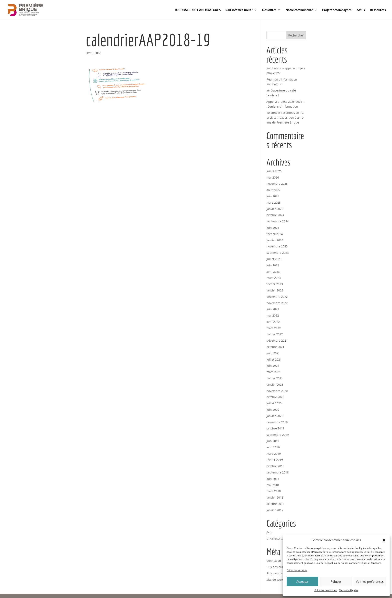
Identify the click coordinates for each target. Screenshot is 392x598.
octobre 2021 (275, 347)
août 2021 (273, 353)
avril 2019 (273, 447)
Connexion (273, 561)
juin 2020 (272, 410)
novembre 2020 (277, 391)
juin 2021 (272, 365)
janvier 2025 (274, 209)
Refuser (336, 581)
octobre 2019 (275, 428)
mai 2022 (272, 315)
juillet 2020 (274, 403)
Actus (361, 10)
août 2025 (273, 190)
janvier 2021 (274, 384)
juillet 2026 (274, 171)
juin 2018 (272, 479)
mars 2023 (273, 278)
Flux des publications (280, 567)
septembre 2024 (277, 221)
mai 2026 (272, 177)
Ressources (378, 10)
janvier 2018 (274, 497)
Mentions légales (348, 590)
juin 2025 (272, 196)
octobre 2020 (275, 397)
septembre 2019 (277, 435)
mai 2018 (272, 485)
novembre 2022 (277, 303)
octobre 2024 (275, 215)
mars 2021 (273, 372)
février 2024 (274, 234)
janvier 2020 (274, 416)
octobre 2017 (275, 504)
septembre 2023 (277, 253)
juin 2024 (272, 227)
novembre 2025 (277, 183)
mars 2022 (273, 328)
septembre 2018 (277, 472)
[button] (384, 540)
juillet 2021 (274, 359)
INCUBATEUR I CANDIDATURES (198, 10)
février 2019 (274, 460)
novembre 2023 (277, 246)
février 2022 (274, 334)
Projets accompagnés (337, 10)
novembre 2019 (277, 422)
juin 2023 (272, 265)
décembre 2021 (277, 340)
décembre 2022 (277, 297)
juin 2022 (272, 309)
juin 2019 (272, 441)
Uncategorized (276, 538)
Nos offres (269, 10)
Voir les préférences (370, 581)
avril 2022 (273, 322)
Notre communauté (299, 10)
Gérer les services (297, 570)
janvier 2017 (274, 510)
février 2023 (274, 284)
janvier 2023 (274, 290)
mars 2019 (273, 454)
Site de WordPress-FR (281, 579)
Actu (269, 532)
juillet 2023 (274, 259)
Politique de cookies (325, 590)
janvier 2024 (274, 240)
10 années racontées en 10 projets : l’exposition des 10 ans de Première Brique (285, 117)
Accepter (302, 581)
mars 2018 (273, 491)
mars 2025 (273, 202)
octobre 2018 (275, 466)
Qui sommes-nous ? (239, 10)
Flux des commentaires (282, 573)
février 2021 (274, 378)
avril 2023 (273, 272)
